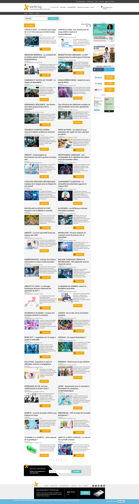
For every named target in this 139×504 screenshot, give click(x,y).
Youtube (104, 485)
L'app (96, 1)
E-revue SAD (90, 1)
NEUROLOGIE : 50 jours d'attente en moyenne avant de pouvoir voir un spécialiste (72, 235)
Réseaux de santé (83, 7)
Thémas (102, 1)
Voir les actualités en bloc (90, 26)
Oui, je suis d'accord (112, 501)
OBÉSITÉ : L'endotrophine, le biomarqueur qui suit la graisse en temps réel (40, 157)
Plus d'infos (76, 500)
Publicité (74, 485)
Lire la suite (46, 49)
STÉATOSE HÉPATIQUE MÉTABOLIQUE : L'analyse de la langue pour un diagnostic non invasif (40, 184)
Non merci (121, 501)
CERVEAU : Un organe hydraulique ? (72, 337)
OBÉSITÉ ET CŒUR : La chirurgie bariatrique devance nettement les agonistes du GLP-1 (37, 288)
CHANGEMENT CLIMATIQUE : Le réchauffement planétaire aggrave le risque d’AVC (72, 184)
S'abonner (76, 471)
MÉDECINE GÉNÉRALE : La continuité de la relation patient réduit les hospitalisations (40, 57)
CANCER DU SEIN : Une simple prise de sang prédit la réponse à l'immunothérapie (73, 32)
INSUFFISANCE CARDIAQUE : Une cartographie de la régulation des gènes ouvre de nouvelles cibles (73, 157)
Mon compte (110, 1)
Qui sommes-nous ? (64, 485)
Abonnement (71, 7)
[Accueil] (26, 7)
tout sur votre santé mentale (109, 77)
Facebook (93, 485)
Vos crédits (109, 83)
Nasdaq (102, 6)
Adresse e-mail (53, 469)
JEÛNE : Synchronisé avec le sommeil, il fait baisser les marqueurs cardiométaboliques (73, 388)
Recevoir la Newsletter (103, 66)
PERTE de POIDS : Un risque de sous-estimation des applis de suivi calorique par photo (73, 132)
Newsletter (54, 485)
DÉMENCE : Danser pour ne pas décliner (73, 362)
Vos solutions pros (109, 89)
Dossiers (63, 7)
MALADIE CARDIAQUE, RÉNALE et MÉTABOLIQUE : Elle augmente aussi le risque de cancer (73, 261)
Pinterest (98, 485)
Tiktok (101, 485)
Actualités (55, 7)
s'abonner (85, 493)
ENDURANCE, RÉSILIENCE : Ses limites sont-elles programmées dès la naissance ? (39, 107)
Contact (85, 485)
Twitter (96, 485)
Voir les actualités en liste (87, 26)
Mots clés (28, 18)
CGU (80, 485)
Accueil (25, 13)
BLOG (92, 7)
